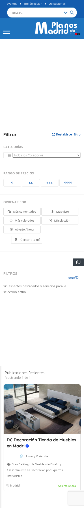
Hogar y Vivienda (36, 456)
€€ (31, 182)
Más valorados (24, 220)
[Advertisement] (42, 86)
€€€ (50, 182)
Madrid (15, 485)
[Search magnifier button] (72, 12)
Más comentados (24, 212)
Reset (71, 278)
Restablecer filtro (68, 134)
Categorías (13, 147)
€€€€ (68, 182)
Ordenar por (14, 202)
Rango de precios (18, 173)
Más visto (62, 212)
